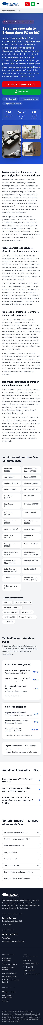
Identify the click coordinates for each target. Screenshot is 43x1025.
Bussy (10, 489)
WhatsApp (23, 91)
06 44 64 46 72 (10, 934)
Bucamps (31, 483)
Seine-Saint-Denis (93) (12, 607)
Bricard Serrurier (8, 11)
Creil (29, 496)
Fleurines (31, 504)
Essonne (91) (9, 622)
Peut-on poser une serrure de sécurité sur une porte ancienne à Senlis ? (17, 800)
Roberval (31, 561)
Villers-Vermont (10, 587)
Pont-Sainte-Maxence (31, 553)
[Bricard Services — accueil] (10, 4)
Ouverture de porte (9, 964)
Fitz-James (8, 505)
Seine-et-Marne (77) (27, 617)
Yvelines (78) (27, 612)
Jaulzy (30, 512)
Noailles (31, 544)
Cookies (5, 1001)
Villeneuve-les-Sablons (30, 579)
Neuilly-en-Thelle (11, 545)
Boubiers (11, 483)
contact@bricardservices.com (13, 941)
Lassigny (11, 529)
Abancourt (8, 470)
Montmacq (28, 536)
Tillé (9, 577)
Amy (9, 477)
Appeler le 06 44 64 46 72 (23, 84)
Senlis (30, 569)
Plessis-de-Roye (11, 553)
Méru (29, 529)
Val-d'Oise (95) (9, 617)
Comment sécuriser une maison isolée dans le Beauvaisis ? (16, 789)
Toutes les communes (31, 974)
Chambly (31, 489)
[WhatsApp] (33, 4)
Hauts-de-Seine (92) (23, 603)
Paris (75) (7, 603)
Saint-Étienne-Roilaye (10, 570)
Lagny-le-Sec (9, 522)
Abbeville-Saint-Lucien (30, 470)
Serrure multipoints (9, 973)
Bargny (30, 477)
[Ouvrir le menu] (38, 4)
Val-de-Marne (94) (11, 612)
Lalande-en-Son (30, 522)
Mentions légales (8, 992)
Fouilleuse (8, 513)
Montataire (8, 536)
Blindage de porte (9, 976)
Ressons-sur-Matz (9, 562)
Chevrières (8, 497)
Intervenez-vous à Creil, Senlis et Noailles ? (17, 780)
